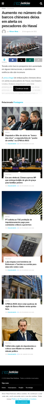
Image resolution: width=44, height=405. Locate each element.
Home (4, 8)
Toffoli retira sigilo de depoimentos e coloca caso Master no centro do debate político (20, 348)
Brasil (7, 132)
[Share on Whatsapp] (30, 60)
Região (21, 388)
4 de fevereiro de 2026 (26, 270)
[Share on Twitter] (21, 60)
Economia (11, 8)
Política (8, 174)
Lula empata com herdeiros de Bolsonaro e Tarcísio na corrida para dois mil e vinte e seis (20, 264)
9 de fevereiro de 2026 (26, 143)
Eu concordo (23, 402)
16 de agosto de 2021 (29, 31)
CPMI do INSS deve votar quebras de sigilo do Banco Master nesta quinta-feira (21, 306)
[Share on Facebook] (13, 60)
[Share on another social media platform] (38, 60)
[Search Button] (41, 3)
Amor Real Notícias (13, 378)
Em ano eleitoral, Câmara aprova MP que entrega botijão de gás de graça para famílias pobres (20, 180)
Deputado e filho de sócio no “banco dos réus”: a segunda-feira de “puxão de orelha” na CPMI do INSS (21, 138)
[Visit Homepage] (22, 3)
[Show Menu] (3, 3)
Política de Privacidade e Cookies (24, 399)
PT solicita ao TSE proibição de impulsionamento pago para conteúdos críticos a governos (18, 222)
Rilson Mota (14, 31)
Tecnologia (29, 388)
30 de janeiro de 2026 (26, 354)
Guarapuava (12, 388)
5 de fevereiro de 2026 (26, 186)
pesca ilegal (9, 78)
